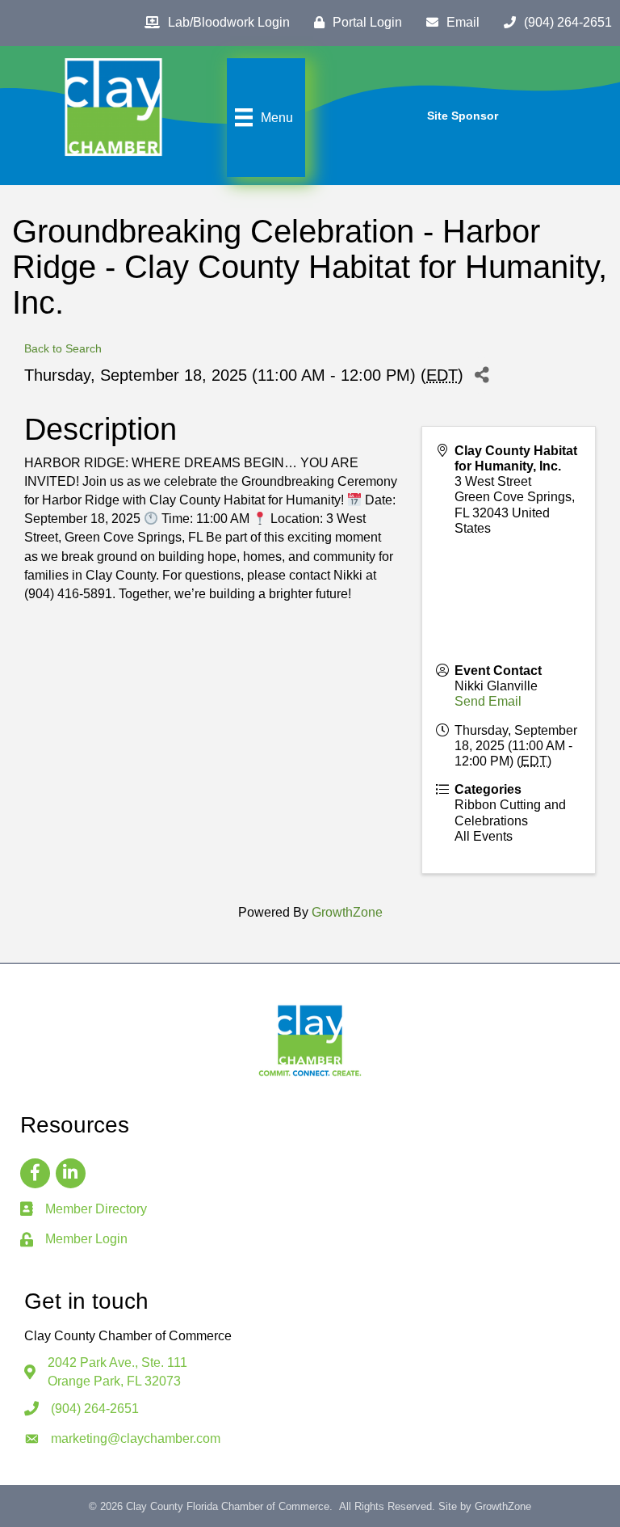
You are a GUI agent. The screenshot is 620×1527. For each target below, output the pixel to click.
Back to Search (63, 348)
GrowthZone (347, 912)
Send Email (488, 701)
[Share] (481, 375)
